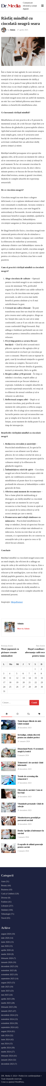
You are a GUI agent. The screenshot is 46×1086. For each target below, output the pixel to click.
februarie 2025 (7, 1007)
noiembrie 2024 (7, 1019)
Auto (3, 881)
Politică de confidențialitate (29, 1076)
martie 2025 (6, 1003)
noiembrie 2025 (7, 970)
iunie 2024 (5, 1039)
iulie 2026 (5, 938)
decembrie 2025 (7, 966)
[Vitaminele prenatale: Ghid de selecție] (8, 812)
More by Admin (23, 629)
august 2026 (6, 934)
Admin (12, 30)
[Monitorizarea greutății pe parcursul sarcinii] (8, 825)
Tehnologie (5, 914)
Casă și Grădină (7, 894)
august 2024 (6, 1031)
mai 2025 (5, 995)
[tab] (6, 714)
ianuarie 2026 (6, 962)
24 (4, 687)
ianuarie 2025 (6, 1011)
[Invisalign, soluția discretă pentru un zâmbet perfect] (8, 743)
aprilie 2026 (6, 950)
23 (42, 682)
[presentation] (6, 714)
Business (4, 889)
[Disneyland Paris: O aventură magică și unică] (8, 757)
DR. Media (5, 1076)
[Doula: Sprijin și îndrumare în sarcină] (8, 838)
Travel (3, 918)
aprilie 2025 (6, 999)
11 (10, 678)
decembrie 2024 (7, 1015)
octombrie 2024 (7, 1023)
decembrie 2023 (7, 1064)
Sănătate (4, 910)
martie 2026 (6, 954)
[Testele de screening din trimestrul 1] (8, 784)
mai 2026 (5, 946)
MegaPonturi (17, 602)
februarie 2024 (7, 1056)
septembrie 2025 (7, 978)
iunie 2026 (5, 942)
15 (36, 678)
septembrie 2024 (7, 1027)
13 (24, 678)
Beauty (4, 885)
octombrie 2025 (7, 974)
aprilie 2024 (6, 1048)
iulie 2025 (5, 987)
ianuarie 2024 (6, 1060)
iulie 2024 (5, 1035)
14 (30, 678)
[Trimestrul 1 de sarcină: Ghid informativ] (8, 770)
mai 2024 (5, 1043)
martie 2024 (6, 1052)
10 (4, 678)
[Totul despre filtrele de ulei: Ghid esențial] (8, 729)
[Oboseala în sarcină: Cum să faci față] (8, 798)
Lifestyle (4, 906)
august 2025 (6, 983)
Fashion (4, 902)
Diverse (4, 898)
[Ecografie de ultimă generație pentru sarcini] (8, 852)
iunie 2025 (5, 991)
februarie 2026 (7, 958)
